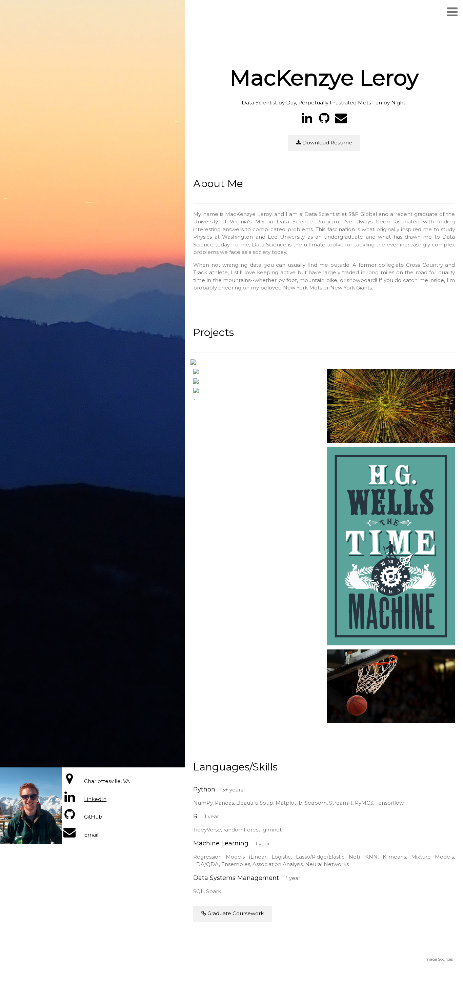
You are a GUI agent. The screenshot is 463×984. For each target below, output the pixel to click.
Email (91, 834)
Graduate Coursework (235, 913)
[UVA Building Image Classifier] (196, 382)
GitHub (93, 817)
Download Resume (326, 142)
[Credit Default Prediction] (193, 363)
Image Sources (438, 959)
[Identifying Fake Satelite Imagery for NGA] (196, 391)
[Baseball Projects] (196, 372)
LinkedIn (95, 799)
